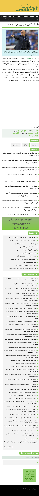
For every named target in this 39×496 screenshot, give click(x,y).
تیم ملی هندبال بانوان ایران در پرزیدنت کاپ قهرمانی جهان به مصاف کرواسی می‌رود (22, 285)
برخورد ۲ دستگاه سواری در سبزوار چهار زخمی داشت (24, 259)
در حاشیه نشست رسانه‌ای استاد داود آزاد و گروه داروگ (23, 241)
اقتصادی (25, 16)
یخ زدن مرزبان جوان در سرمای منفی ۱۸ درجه (26, 244)
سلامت (24, 19)
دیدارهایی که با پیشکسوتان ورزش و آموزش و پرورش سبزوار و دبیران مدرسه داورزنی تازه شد (22, 295)
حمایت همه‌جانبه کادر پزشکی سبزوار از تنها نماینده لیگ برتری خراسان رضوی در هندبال (22, 312)
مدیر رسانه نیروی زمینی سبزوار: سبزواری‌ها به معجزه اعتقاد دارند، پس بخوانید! (21, 280)
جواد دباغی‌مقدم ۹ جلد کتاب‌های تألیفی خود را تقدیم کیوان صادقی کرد (22, 343)
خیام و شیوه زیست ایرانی (30, 439)
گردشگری (19, 16)
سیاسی (31, 16)
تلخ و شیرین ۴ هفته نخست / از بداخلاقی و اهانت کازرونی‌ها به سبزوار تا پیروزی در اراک (22, 356)
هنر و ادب (11, 16)
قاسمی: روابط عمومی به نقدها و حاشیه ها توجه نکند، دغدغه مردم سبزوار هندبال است (21, 403)
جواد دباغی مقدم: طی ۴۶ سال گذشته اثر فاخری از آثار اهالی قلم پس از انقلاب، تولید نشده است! (21, 411)
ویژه (20, 19)
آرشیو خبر (35, 488)
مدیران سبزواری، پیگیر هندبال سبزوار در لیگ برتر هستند (23, 395)
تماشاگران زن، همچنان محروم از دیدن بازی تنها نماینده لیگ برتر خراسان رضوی (21, 385)
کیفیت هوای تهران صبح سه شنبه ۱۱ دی (27, 250)
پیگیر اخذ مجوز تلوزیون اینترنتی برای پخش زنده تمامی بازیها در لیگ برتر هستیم (22, 370)
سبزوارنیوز (30, 58)
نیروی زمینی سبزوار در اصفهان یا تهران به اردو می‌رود (22, 214)
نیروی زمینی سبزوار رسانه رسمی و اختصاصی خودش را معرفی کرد (21, 407)
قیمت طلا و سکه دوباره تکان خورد (28, 247)
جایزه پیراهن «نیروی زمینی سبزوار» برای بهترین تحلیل (23, 389)
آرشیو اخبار (7, 447)
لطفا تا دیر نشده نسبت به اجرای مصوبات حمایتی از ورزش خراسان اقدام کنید (21, 427)
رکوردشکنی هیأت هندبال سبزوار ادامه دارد (26, 363)
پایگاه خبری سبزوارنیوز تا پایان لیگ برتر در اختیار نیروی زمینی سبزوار (22, 317)
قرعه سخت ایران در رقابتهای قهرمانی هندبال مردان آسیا (23, 238)
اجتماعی (4, 16)
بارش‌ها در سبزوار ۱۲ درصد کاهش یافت (27, 256)
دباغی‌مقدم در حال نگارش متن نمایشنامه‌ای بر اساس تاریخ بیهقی (20, 339)
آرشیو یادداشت (25, 488)
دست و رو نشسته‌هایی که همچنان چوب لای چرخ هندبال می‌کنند (21, 418)
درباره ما (14, 19)
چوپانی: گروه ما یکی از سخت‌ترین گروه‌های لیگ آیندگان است (21, 308)
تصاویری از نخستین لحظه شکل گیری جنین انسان (24, 431)
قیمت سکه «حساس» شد (30, 262)
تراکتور (26, 144)
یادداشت (30, 19)
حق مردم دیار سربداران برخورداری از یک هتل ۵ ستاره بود (23, 347)
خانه (36, 16)
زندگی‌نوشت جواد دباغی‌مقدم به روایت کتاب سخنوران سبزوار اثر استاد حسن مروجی (21, 375)
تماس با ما (8, 19)
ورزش (36, 19)
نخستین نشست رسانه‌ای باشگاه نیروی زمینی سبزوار (24, 366)
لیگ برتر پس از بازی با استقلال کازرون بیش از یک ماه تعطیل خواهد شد (22, 380)
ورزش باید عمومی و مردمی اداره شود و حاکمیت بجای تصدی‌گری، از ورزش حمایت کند (21, 351)
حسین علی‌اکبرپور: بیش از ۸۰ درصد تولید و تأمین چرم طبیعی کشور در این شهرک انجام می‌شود (22, 435)
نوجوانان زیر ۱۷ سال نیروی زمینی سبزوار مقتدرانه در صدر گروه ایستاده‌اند (22, 325)
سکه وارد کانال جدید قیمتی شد (29, 253)
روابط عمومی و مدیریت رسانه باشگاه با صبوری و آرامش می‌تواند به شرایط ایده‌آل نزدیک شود (22, 194)
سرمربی (34, 144)
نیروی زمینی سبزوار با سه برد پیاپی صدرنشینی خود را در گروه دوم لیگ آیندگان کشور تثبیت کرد (20, 168)
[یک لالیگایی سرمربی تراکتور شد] (22, 49)
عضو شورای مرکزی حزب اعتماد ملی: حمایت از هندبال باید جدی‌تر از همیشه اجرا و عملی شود (21, 290)
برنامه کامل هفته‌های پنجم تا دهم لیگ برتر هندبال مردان (21, 181)
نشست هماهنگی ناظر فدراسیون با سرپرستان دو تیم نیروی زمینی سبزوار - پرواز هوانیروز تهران (21, 299)
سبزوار (17, 488)
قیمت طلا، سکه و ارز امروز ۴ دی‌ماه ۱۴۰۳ (26, 265)
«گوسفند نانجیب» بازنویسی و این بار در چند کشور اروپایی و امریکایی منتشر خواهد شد (22, 422)
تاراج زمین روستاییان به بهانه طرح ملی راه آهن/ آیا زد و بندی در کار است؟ (21, 443)
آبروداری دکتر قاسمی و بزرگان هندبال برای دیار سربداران (23, 398)
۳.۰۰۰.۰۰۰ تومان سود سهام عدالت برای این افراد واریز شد (22, 268)
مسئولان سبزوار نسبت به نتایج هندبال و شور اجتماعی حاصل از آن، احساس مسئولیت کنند (21, 335)
